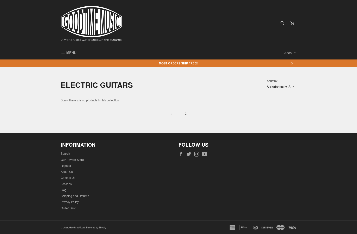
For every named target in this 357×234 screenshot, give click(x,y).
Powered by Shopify (96, 227)
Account (290, 52)
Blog (64, 190)
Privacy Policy (70, 202)
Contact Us (68, 178)
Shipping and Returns (75, 196)
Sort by (272, 81)
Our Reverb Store (72, 160)
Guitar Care (68, 208)
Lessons (66, 184)
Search (65, 153)
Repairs (66, 166)
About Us (67, 172)
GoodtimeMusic (77, 227)
